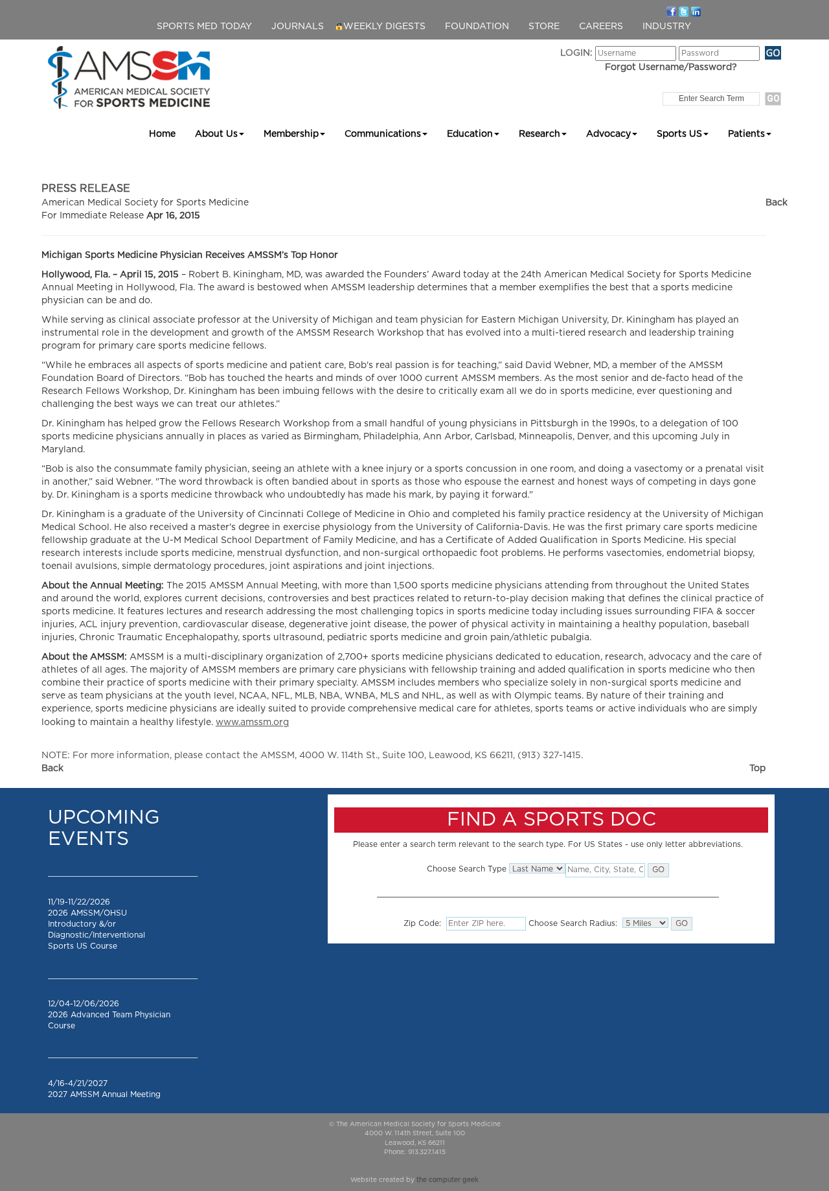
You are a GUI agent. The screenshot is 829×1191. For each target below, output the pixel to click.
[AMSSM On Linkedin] (696, 11)
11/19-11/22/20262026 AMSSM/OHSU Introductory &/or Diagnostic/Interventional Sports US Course (96, 924)
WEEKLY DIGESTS (384, 26)
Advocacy (608, 134)
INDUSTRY (666, 26)
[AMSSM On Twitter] (683, 11)
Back (777, 202)
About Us (216, 134)
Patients (746, 134)
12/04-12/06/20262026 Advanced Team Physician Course (109, 1015)
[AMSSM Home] (129, 77)
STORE (544, 26)
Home (162, 134)
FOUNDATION (477, 26)
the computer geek (447, 1180)
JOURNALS (297, 26)
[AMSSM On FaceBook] (671, 11)
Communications (383, 134)
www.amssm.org (252, 722)
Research (539, 134)
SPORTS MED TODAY (204, 26)
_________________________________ (123, 873)
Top (757, 768)
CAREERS (601, 26)
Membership (291, 134)
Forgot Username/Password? (671, 67)
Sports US (679, 134)
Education (470, 134)
